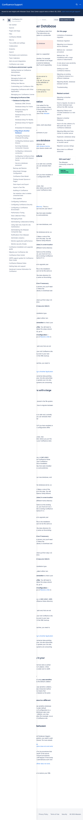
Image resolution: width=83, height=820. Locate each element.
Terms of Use (55, 814)
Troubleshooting (62, 87)
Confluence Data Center (17, 255)
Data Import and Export (21, 184)
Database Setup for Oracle (24, 106)
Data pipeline (17, 198)
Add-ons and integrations (17, 61)
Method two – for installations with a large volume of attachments (65, 57)
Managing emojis (16, 219)
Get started (12, 25)
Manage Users (16, 75)
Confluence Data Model (21, 176)
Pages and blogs (14, 31)
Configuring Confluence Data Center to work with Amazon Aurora (24, 158)
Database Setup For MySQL (24, 120)
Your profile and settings (17, 43)
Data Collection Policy (18, 215)
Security (64, 814)
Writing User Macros (17, 83)
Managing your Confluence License (22, 94)
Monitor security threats (19, 244)
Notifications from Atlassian (20, 235)
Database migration (63, 41)
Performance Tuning (17, 212)
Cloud (56, 20)
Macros (11, 40)
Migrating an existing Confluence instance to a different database (65, 76)
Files (10, 34)
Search (76, 4)
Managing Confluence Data (20, 97)
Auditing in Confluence (20, 190)
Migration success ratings (65, 146)
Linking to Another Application (43, 371)
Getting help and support (17, 266)
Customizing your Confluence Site (22, 86)
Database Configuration (21, 100)
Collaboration (13, 46)
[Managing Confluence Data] (38, 20)
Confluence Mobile (15, 37)
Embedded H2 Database (23, 128)
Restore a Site (44, 337)
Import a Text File (19, 187)
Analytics (12, 49)
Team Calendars (14, 58)
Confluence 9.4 (17, 19)
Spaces (11, 28)
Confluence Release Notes (17, 263)
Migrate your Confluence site (18, 252)
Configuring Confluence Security (21, 204)
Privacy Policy (43, 814)
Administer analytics (17, 238)
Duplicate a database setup (66, 137)
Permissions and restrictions (18, 55)
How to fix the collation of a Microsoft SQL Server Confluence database (66, 126)
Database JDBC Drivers (23, 103)
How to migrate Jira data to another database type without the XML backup (66, 105)
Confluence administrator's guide (20, 67)
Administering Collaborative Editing (22, 222)
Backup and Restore (20, 168)
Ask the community (64, 171)
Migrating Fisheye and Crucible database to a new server (66, 112)
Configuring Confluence (19, 201)
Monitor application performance (21, 241)
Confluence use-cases (16, 64)
